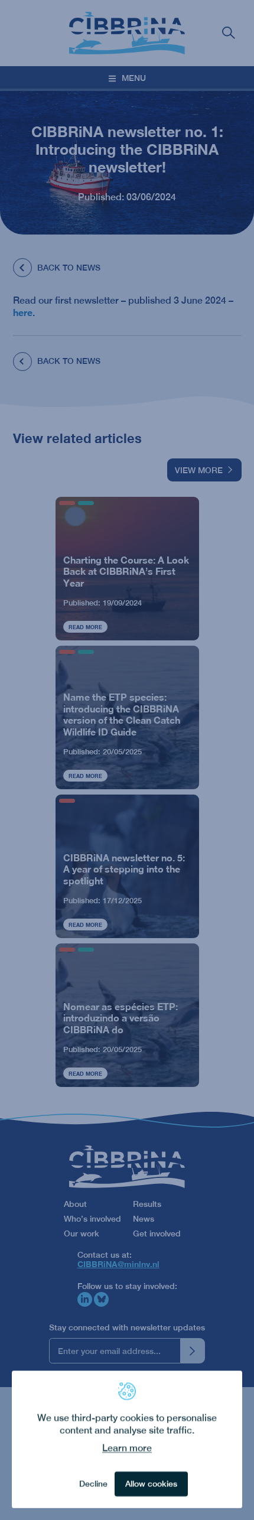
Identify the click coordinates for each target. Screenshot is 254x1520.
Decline (93, 1484)
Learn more (127, 1448)
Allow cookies (151, 1484)
